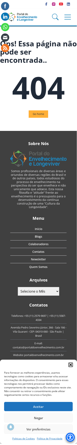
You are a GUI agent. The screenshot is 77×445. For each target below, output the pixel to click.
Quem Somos (38, 267)
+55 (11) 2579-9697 (35, 316)
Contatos (38, 252)
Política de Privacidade (49, 438)
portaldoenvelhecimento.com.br (44, 355)
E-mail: (38, 343)
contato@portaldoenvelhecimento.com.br (38, 347)
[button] (71, 365)
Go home (38, 114)
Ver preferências (38, 429)
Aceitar (38, 407)
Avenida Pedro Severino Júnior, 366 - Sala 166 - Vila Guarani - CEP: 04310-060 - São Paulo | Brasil (38, 331)
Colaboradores (38, 244)
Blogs (38, 236)
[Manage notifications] (10, 427)
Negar (38, 418)
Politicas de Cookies (23, 438)
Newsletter (38, 259)
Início (38, 229)
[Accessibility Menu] (70, 437)
